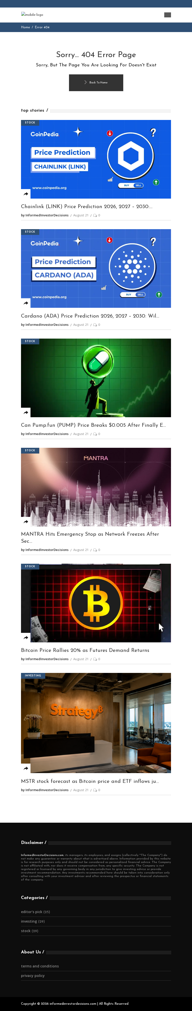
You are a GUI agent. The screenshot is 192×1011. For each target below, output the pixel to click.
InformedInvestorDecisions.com (42, 855)
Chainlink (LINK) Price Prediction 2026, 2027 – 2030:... (86, 206)
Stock (30, 122)
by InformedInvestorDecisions (44, 215)
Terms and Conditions (40, 966)
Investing (33, 675)
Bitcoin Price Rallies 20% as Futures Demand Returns (85, 650)
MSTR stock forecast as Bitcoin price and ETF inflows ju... (90, 781)
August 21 (80, 215)
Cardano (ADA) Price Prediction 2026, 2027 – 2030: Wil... (90, 316)
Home (25, 27)
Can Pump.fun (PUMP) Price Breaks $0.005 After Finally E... (93, 425)
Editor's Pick (31, 911)
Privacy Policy (33, 975)
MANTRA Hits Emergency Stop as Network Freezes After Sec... (90, 538)
